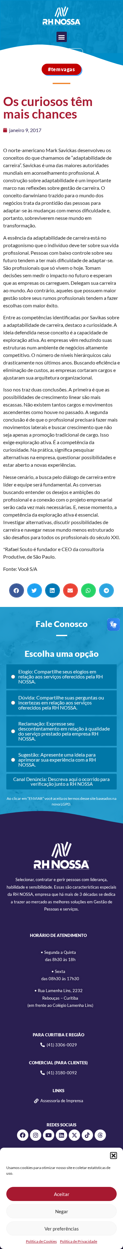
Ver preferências (61, 1228)
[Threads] (100, 1135)
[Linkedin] (61, 1135)
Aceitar (61, 1194)
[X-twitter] (74, 1135)
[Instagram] (35, 1135)
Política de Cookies (41, 1241)
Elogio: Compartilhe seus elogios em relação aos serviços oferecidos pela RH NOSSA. (60, 676)
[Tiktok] (87, 1135)
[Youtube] (48, 1135)
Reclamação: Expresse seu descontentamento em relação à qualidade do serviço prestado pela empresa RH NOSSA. (64, 730)
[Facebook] (22, 1135)
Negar (61, 1211)
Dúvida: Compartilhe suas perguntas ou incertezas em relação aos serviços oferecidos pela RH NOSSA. (61, 702)
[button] (113, 1155)
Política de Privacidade (78, 1241)
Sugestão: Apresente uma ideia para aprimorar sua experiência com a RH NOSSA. (57, 760)
